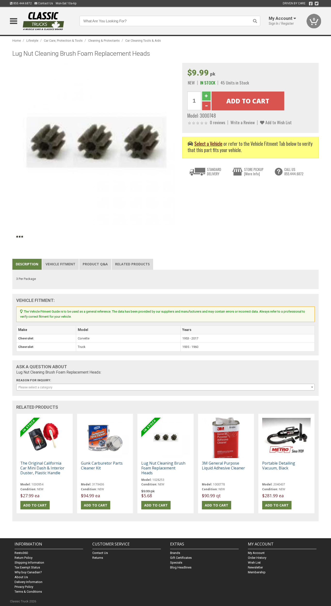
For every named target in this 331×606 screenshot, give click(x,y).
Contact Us (45, 3)
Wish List (254, 562)
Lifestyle (32, 40)
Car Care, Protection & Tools (63, 40)
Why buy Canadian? (28, 572)
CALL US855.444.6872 (293, 171)
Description (27, 264)
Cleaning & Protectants (104, 40)
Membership (257, 572)
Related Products (132, 264)
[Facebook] (311, 3)
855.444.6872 (22, 3)
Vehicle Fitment (60, 264)
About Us (21, 577)
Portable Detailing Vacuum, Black (278, 465)
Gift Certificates (181, 558)
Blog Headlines (180, 567)
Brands (175, 553)
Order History (257, 558)
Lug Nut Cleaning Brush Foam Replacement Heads (163, 468)
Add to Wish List (278, 122)
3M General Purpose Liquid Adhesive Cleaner (223, 465)
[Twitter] (316, 3)
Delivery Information (28, 582)
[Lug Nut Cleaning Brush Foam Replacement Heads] (94, 145)
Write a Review (242, 122)
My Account (256, 553)
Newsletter (255, 567)
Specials (176, 562)
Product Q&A (95, 264)
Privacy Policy (24, 587)
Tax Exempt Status (27, 567)
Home (16, 40)
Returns (97, 558)
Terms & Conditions (28, 591)
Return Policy (23, 558)
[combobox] (165, 387)
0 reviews (217, 122)
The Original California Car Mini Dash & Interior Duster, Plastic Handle (42, 468)
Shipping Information (29, 562)
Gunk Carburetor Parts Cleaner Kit (102, 465)
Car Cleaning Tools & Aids (143, 40)
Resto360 (21, 553)
